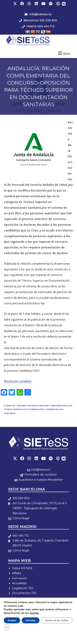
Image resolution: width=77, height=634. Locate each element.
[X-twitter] (15, 3)
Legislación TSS (22, 588)
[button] (64, 53)
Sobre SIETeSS (22, 568)
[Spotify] (50, 3)
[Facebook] (22, 3)
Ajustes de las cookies (57, 620)
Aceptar (12, 620)
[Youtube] (43, 3)
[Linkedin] (36, 3)
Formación (19, 578)
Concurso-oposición (27, 406)
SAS (70, 406)
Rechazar (31, 620)
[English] (38, 31)
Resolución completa (17, 381)
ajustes (34, 613)
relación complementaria (53, 406)
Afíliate (16, 573)
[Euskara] (27, 31)
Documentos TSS (24, 593)
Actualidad (19, 583)
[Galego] (43, 31)
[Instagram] (29, 3)
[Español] (48, 31)
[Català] (33, 31)
